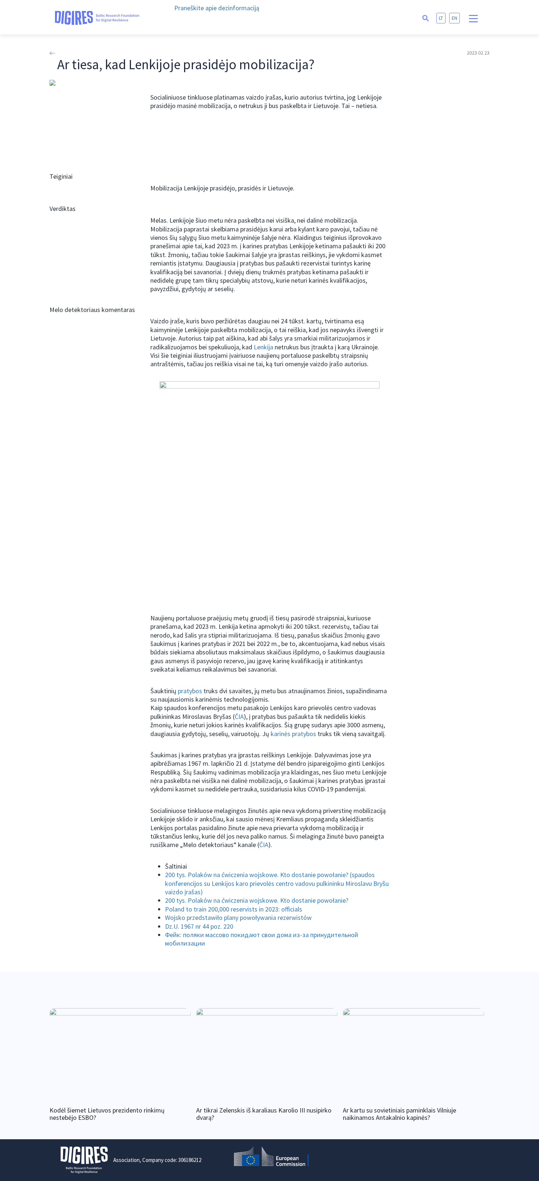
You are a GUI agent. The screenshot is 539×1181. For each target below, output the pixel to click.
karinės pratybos (293, 733)
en (454, 18)
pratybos (190, 691)
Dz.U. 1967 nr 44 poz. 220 (199, 926)
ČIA (239, 716)
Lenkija (263, 347)
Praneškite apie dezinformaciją (216, 8)
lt (441, 18)
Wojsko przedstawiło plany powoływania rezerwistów (238, 917)
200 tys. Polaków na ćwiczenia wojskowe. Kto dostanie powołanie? (256, 900)
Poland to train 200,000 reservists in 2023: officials (233, 909)
